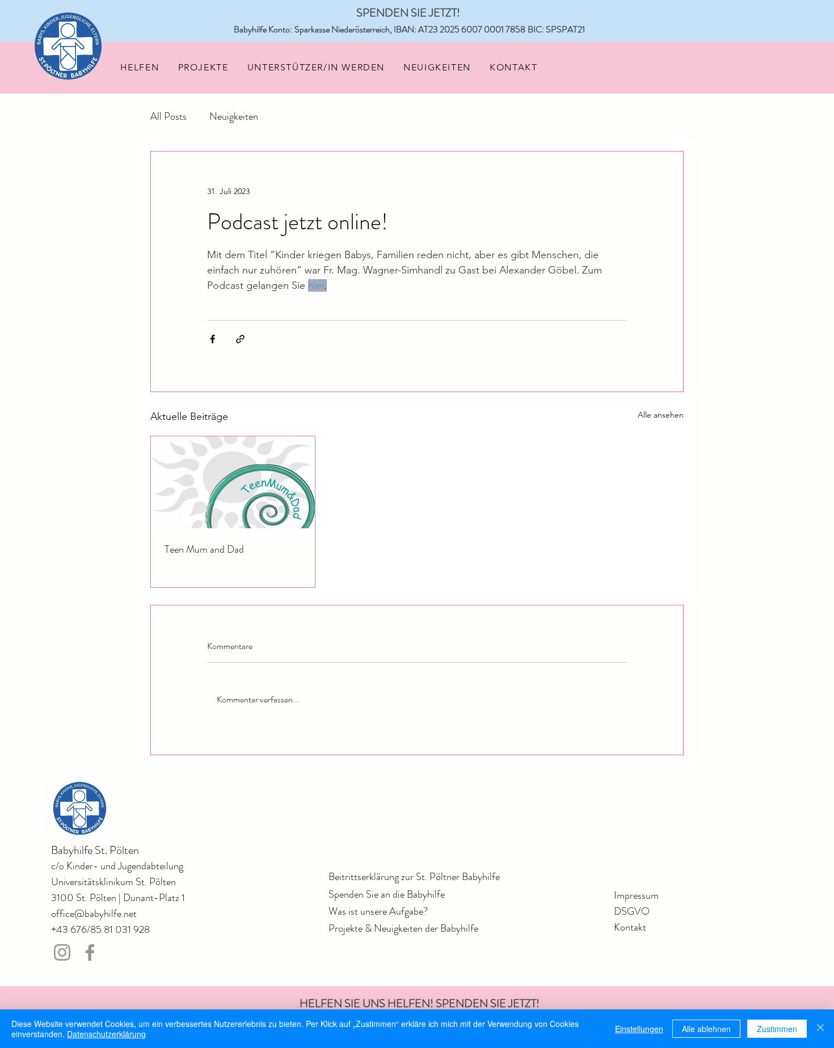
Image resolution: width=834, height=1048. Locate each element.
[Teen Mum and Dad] (233, 482)
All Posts (168, 116)
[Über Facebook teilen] (212, 339)
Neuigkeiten (233, 116)
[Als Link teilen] (240, 339)
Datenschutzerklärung (106, 1033)
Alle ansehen (661, 415)
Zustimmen (777, 1028)
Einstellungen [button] (639, 1028)
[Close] (820, 1028)
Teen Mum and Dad (204, 549)
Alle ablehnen (706, 1028)
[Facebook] (90, 952)
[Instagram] (62, 952)
